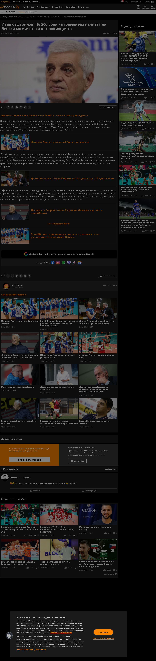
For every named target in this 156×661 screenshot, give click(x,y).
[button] (9, 635)
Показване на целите (103, 639)
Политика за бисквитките (61, 632)
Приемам (103, 632)
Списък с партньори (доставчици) (31, 649)
